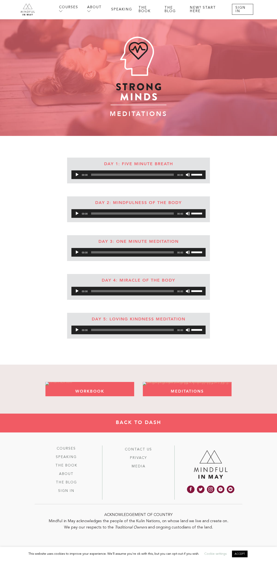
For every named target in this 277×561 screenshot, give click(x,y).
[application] (138, 174)
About (66, 474)
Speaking (66, 457)
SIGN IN (240, 9)
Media (138, 466)
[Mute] (188, 175)
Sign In (66, 491)
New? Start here (203, 9)
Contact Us (138, 449)
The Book (66, 465)
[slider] (197, 174)
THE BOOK (144, 9)
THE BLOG (170, 9)
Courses (66, 448)
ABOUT (94, 7)
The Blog (66, 482)
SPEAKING (121, 9)
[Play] (77, 175)
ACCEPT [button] (240, 554)
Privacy (138, 458)
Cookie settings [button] (215, 554)
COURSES (68, 7)
